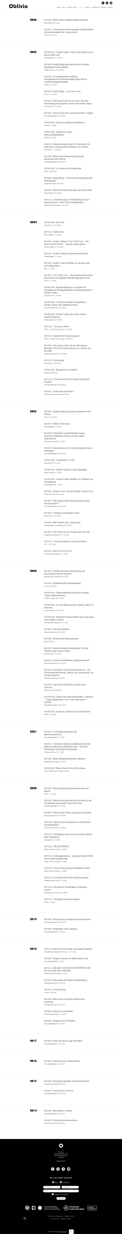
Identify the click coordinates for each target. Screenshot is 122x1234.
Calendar (95, 7)
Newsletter (66, 1182)
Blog (63, 7)
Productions (72, 7)
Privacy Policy (69, 1216)
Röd (58, 1219)
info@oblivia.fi (61, 1161)
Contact (103, 7)
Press (110, 7)
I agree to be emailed (61, 1194)
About (87, 7)
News (59, 7)
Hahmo (68, 1219)
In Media (81, 7)
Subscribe (61, 1198)
